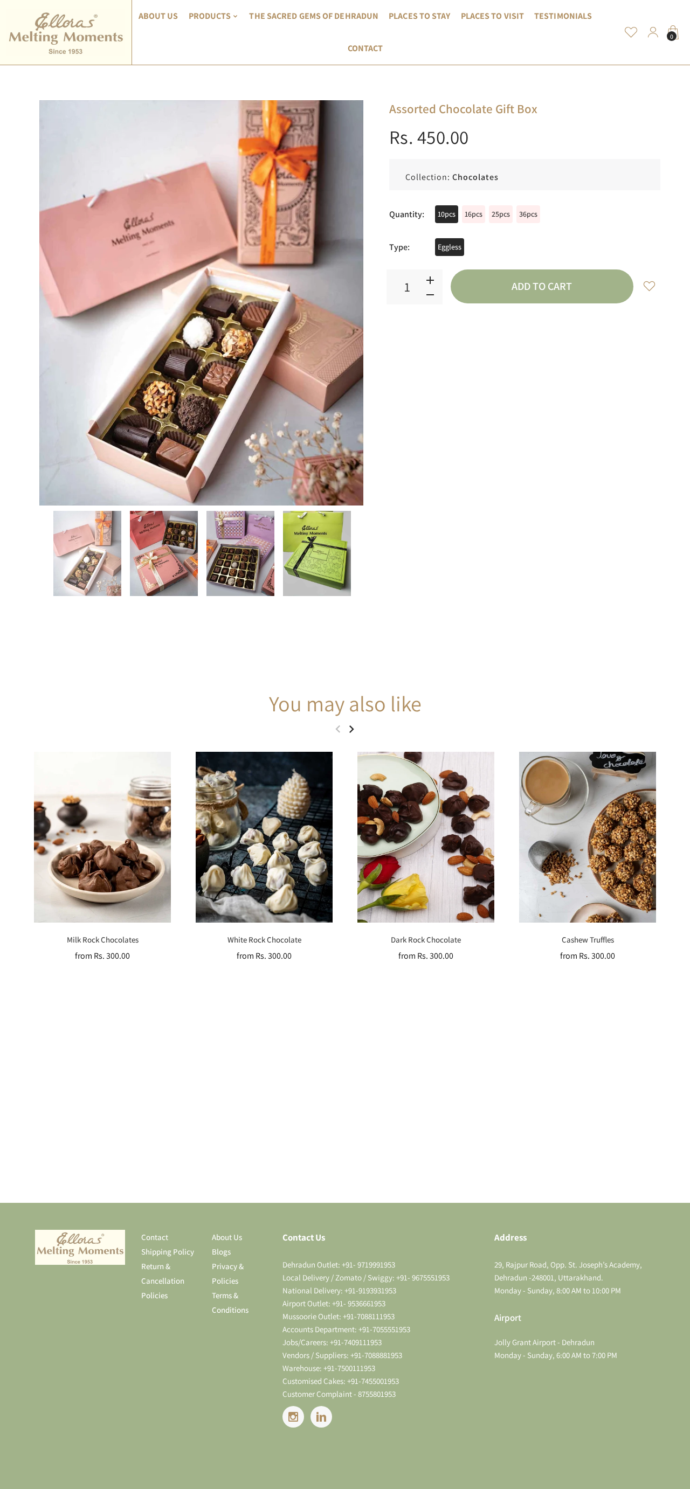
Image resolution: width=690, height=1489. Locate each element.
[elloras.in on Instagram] (293, 1417)
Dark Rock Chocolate (426, 939)
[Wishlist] (631, 32)
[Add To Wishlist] (649, 285)
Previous (48, 302)
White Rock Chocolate (264, 939)
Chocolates (475, 177)
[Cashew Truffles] (587, 837)
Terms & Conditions (230, 1302)
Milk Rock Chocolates (103, 939)
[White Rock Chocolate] (264, 837)
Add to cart (542, 286)
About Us (227, 1237)
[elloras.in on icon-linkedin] (321, 1417)
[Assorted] (87, 553)
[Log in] (653, 32)
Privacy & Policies (228, 1273)
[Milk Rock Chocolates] (102, 837)
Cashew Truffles (588, 939)
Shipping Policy (167, 1251)
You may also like (345, 703)
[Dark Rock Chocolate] (426, 837)
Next (354, 302)
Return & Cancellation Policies (162, 1280)
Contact (154, 1237)
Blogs (221, 1251)
